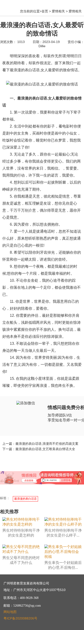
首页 (45, 11)
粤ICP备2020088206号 (20, 618)
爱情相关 (58, 11)
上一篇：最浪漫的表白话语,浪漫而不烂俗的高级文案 (40, 443)
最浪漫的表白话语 (25, 498)
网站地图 (10, 612)
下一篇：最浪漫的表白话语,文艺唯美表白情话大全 (38, 449)
